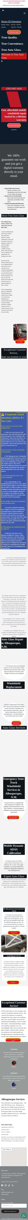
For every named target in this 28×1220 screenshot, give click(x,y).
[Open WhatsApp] (23, 1215)
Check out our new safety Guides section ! (14, 5)
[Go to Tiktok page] (9, 1185)
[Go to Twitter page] (13, 1185)
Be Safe (13, 982)
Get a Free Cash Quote (14, 125)
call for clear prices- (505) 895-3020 (13, 817)
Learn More (20, 341)
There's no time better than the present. (13, 1040)
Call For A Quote (14, 32)
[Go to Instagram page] (6, 1185)
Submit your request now (10, 1211)
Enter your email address (7, 1202)
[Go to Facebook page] (2, 1185)
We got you (14, 932)
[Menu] (25, 13)
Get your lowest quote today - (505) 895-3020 (16, 723)
